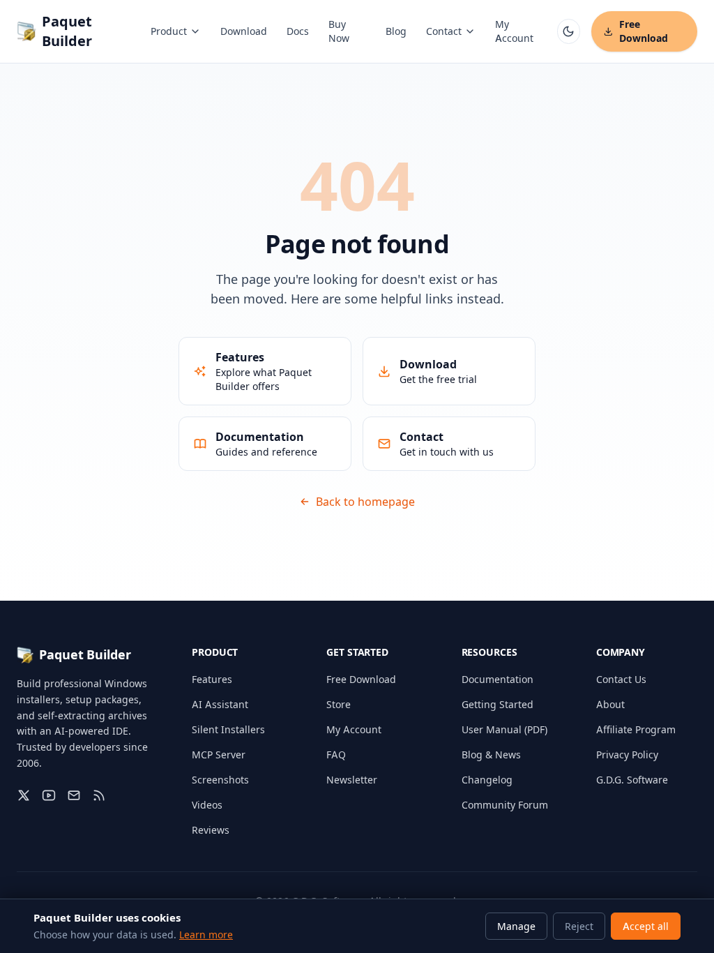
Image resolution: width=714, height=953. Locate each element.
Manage (516, 926)
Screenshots (220, 780)
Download (243, 31)
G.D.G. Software (632, 780)
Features (212, 679)
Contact (444, 31)
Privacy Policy (627, 754)
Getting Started (497, 704)
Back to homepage (365, 502)
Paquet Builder (67, 31)
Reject (579, 926)
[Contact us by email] (74, 795)
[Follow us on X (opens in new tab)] (24, 795)
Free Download (643, 31)
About (610, 704)
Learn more (206, 934)
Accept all (646, 926)
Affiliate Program (636, 729)
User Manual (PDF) (504, 729)
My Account (514, 31)
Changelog (487, 780)
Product (169, 31)
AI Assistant (220, 704)
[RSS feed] (99, 795)
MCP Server (218, 754)
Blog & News (491, 754)
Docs (298, 31)
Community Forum (505, 805)
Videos (207, 805)
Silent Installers (228, 729)
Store (338, 704)
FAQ (336, 754)
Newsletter (351, 780)
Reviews (210, 830)
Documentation (497, 679)
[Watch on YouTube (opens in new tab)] (49, 795)
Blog (396, 31)
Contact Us (621, 679)
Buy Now (338, 31)
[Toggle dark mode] (568, 31)
